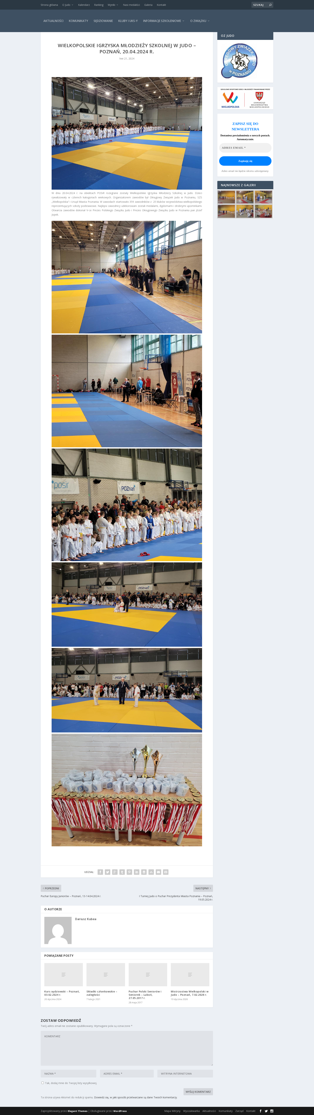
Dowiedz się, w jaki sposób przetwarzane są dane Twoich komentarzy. (135, 1097)
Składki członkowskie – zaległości (101, 993)
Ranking (98, 5)
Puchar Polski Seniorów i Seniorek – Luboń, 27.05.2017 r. (145, 995)
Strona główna (49, 5)
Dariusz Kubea (85, 919)
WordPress (120, 1111)
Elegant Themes (77, 1111)
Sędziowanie (103, 21)
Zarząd (239, 1111)
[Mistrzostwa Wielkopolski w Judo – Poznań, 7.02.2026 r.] (190, 974)
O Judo (66, 5)
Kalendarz (84, 5)
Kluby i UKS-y (128, 21)
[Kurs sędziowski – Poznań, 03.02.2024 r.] (63, 974)
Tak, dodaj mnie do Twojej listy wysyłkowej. (70, 1083)
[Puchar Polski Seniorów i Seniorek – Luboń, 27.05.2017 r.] (148, 974)
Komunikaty (78, 21)
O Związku (198, 21)
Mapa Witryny (172, 1111)
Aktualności (53, 21)
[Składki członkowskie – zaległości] (105, 974)
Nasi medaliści (131, 5)
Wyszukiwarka (191, 1111)
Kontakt (161, 5)
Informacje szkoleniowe (162, 21)
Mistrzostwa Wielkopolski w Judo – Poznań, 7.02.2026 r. (189, 993)
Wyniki (111, 5)
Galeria (148, 5)
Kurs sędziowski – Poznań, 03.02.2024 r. (62, 993)
